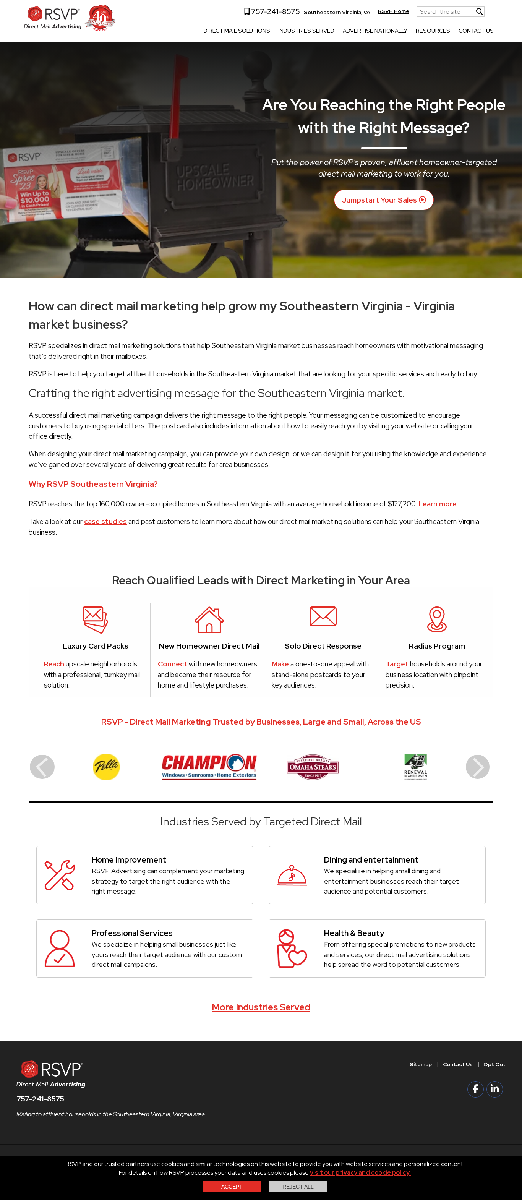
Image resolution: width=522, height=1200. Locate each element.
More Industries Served (261, 1007)
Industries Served (306, 31)
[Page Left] (42, 767)
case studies (105, 521)
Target (397, 664)
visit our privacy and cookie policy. (360, 1173)
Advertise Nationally (375, 31)
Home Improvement (129, 860)
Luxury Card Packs (95, 646)
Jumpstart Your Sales (379, 200)
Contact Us (476, 31)
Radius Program (437, 646)
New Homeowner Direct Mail (209, 646)
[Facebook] (475, 1089)
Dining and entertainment (371, 860)
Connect (172, 664)
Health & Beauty (354, 933)
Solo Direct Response (323, 646)
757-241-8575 (275, 11)
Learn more (437, 504)
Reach (54, 664)
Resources (433, 31)
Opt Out (494, 1064)
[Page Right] (478, 767)
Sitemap (421, 1064)
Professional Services (132, 933)
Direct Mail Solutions (237, 31)
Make (280, 664)
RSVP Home (393, 11)
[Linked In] (494, 1089)
